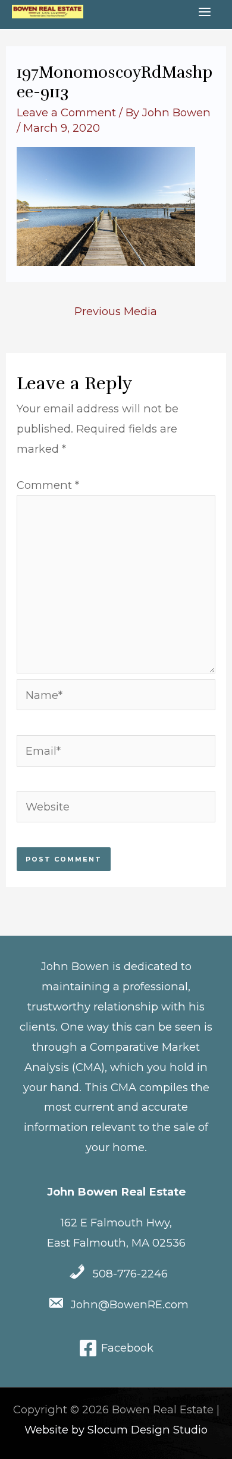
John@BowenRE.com (130, 1304)
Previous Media (115, 311)
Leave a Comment (66, 112)
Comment (48, 485)
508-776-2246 (130, 1273)
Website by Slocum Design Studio (116, 1429)
